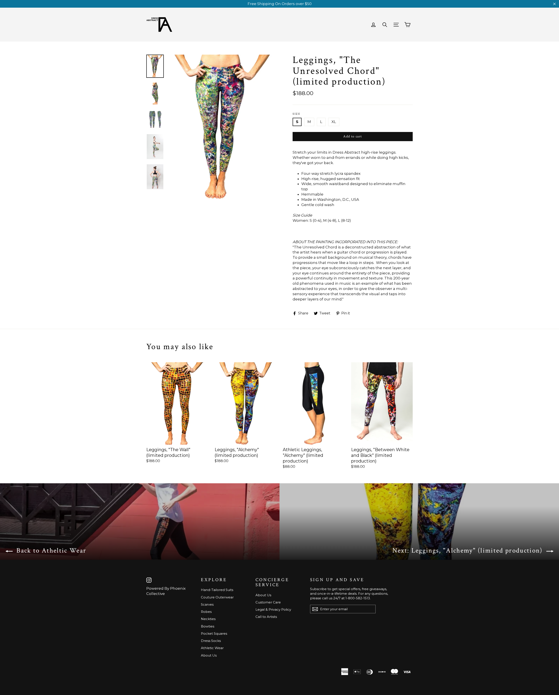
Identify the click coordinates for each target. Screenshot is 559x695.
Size (296, 114)
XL (333, 122)
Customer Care (268, 602)
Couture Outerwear (217, 597)
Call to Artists (266, 617)
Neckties (208, 619)
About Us (209, 655)
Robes (206, 612)
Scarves (207, 604)
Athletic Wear (212, 648)
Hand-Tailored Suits (217, 590)
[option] (222, 127)
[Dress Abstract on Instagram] (149, 580)
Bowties (207, 626)
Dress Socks (211, 641)
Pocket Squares (214, 633)
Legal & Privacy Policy (273, 609)
